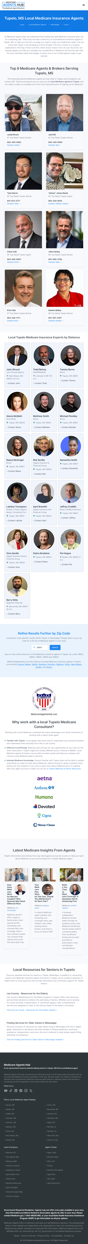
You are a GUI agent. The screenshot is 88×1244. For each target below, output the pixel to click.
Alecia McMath (14, 416)
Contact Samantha (70, 468)
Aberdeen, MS (52, 1118)
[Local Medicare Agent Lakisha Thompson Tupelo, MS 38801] (17, 492)
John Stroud (13, 369)
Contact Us (69, 1236)
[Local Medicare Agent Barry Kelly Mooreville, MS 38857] (17, 586)
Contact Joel (53, 145)
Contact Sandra (55, 321)
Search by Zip (52, 1140)
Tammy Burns (67, 369)
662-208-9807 (14, 259)
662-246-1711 (13, 318)
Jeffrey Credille (68, 506)
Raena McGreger (15, 460)
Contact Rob (40, 474)
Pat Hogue (65, 553)
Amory (49, 667)
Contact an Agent (12, 1196)
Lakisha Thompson (16, 506)
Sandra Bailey (54, 310)
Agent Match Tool (12, 1174)
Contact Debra (41, 561)
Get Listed (51, 1179)
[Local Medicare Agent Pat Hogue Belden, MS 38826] (71, 539)
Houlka (39, 667)
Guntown (42, 664)
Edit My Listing (52, 1157)
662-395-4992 (14, 142)
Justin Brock (13, 134)
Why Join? (51, 1161)
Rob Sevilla (39, 460)
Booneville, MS (52, 1109)
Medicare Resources (13, 1183)
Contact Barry (14, 614)
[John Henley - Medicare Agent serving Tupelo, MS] (64, 229)
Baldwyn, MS (11, 1127)
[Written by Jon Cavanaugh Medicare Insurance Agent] (20, 889)
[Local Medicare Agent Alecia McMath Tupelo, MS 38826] (17, 402)
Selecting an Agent (13, 1170)
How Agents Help (12, 1157)
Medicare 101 (11, 1152)
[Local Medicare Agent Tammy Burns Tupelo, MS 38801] (71, 355)
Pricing (49, 1166)
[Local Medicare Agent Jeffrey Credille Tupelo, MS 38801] (71, 492)
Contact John (54, 262)
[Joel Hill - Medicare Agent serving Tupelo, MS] (64, 112)
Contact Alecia (14, 427)
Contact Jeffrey (68, 518)
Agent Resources (53, 1183)
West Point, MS (52, 1135)
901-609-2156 (55, 259)
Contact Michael (69, 427)
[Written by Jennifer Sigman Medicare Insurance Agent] (75, 889)
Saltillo (35, 664)
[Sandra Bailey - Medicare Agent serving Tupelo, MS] (64, 288)
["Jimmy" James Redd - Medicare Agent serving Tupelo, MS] (64, 171)
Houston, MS (52, 1114)
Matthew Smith (41, 416)
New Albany (76, 664)
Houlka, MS (10, 1140)
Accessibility (56, 1236)
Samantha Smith (68, 460)
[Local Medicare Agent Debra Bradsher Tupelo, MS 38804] (44, 539)
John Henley (54, 252)
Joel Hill (52, 134)
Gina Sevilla (12, 553)
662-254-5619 (55, 201)
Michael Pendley (68, 416)
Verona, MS (10, 1105)
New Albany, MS (12, 1135)
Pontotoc (51, 664)
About (16, 1236)
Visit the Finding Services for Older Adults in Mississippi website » (35, 1039)
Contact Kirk (12, 321)
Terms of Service (28, 1236)
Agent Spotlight (12, 1187)
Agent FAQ (51, 1174)
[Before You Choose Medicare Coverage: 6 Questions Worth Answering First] (71, 875)
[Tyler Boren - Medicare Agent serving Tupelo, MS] (23, 171)
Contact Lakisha (15, 520)
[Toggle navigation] (83, 5)
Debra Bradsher (41, 553)
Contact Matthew (42, 427)
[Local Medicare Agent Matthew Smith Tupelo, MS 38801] (44, 402)
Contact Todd (41, 383)
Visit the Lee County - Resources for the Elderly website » (32, 1010)
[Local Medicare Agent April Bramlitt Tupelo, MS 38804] (44, 492)
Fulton (67, 664)
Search (55, 647)
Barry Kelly (12, 600)
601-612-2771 (13, 201)
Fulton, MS (10, 1131)
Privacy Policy (43, 1236)
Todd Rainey (39, 369)
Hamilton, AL (52, 1131)
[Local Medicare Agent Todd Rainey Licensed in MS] (44, 355)
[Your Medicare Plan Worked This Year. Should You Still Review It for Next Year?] (44, 875)
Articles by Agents (13, 1166)
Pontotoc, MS (11, 1122)
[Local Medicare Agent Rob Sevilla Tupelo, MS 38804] (44, 446)
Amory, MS (51, 1105)
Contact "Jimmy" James (58, 204)
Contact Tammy (68, 380)
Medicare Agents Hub (17, 1064)
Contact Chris (13, 262)
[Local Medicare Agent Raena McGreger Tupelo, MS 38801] (17, 446)
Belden (28, 664)
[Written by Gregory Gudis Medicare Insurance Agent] (47, 889)
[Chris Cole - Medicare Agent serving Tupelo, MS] (23, 229)
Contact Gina (14, 567)
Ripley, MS (51, 1122)
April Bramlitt (40, 506)
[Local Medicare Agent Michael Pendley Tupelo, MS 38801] (71, 402)
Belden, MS (10, 1109)
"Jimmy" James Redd (58, 193)
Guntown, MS (11, 1118)
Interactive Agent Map (14, 1192)
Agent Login (51, 1152)
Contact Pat (67, 564)
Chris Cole (12, 252)
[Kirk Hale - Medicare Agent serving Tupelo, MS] (23, 288)
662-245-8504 (55, 142)
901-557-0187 (55, 318)
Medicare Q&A (11, 1161)
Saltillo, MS (10, 1114)
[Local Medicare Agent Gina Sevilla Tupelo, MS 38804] (17, 539)
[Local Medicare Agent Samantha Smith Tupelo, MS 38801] (71, 446)
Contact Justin (13, 145)
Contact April (40, 520)
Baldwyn (60, 664)
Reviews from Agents (55, 1170)
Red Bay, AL (51, 1127)
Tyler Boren (12, 193)
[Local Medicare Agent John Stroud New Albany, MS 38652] (17, 355)
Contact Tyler (13, 204)
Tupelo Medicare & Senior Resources (65, 768)
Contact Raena (14, 471)
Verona (21, 664)
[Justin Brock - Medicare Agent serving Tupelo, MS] (23, 112)
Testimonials (10, 1179)
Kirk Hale (11, 310)
